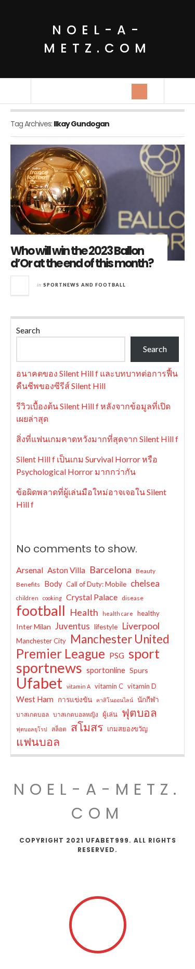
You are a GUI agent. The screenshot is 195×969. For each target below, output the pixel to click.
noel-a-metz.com (97, 39)
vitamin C (109, 686)
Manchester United (120, 639)
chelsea (145, 583)
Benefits (28, 584)
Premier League (60, 654)
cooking (52, 598)
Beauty (145, 571)
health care (117, 613)
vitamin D (142, 686)
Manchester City (41, 641)
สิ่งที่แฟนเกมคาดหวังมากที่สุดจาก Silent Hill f (97, 439)
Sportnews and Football (84, 285)
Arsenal (29, 570)
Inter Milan (33, 626)
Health (84, 612)
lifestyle (106, 627)
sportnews (49, 668)
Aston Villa (66, 570)
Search (28, 330)
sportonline (105, 670)
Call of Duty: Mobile (96, 584)
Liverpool (141, 626)
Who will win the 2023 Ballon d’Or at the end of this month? (81, 257)
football (41, 610)
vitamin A (78, 686)
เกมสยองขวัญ (127, 729)
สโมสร (87, 727)
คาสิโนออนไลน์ (114, 699)
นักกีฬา (148, 699)
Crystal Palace (92, 597)
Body (53, 583)
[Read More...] (20, 285)
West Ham (35, 699)
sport (144, 653)
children (27, 598)
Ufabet (39, 683)
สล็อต (59, 729)
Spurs (138, 670)
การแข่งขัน (75, 699)
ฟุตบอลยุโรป (31, 729)
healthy (148, 613)
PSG (116, 655)
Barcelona (110, 569)
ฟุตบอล (139, 712)
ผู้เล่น (110, 714)
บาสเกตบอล (32, 714)
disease (133, 598)
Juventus (72, 626)
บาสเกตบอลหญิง (75, 714)
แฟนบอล (38, 741)
